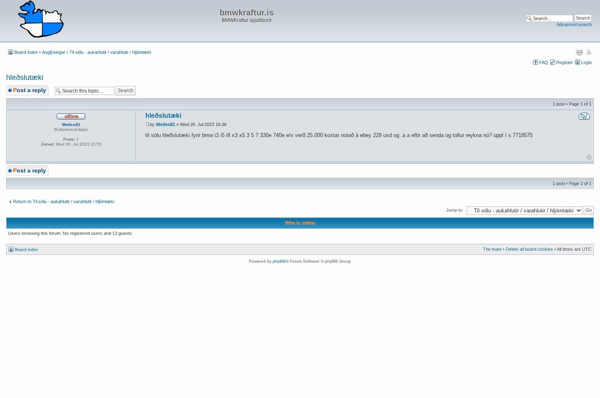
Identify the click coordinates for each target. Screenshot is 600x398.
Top (589, 157)
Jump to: (454, 210)
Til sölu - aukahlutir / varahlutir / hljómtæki (110, 52)
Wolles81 (165, 124)
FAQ (543, 62)
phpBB (279, 261)
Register (564, 62)
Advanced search (574, 24)
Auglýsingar (53, 52)
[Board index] (41, 19)
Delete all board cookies (529, 249)
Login (586, 62)
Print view (579, 51)
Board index (26, 52)
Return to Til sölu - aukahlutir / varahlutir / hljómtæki (63, 201)
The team (492, 249)
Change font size (589, 51)
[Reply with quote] (584, 116)
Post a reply (29, 90)
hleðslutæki (24, 77)
